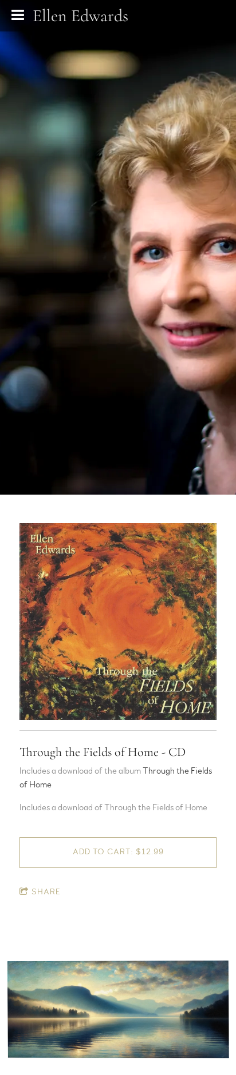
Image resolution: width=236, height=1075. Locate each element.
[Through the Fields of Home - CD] (118, 622)
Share (46, 892)
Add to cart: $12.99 (118, 852)
